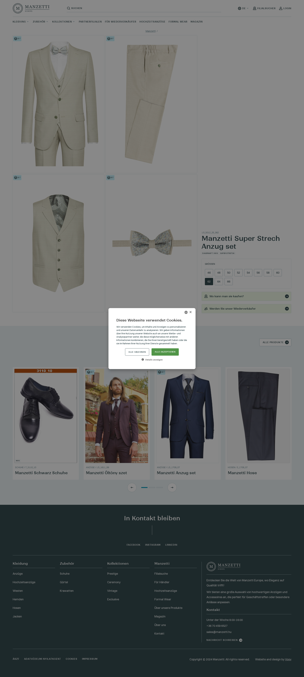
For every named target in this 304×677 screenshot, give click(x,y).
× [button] (190, 312)
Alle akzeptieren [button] (165, 351)
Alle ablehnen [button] (137, 352)
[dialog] (152, 338)
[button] (152, 359)
